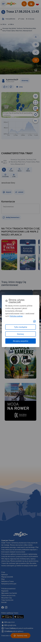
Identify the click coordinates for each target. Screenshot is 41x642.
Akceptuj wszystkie (20, 341)
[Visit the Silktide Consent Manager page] (34, 321)
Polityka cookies (16, 316)
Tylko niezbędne (20, 327)
